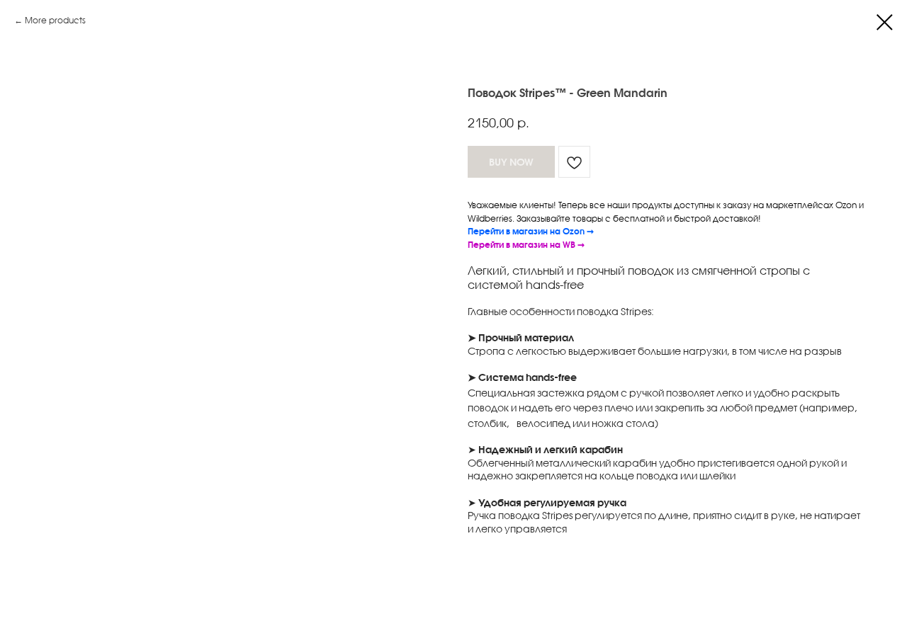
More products (55, 20)
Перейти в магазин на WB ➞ (526, 244)
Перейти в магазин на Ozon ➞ (531, 231)
